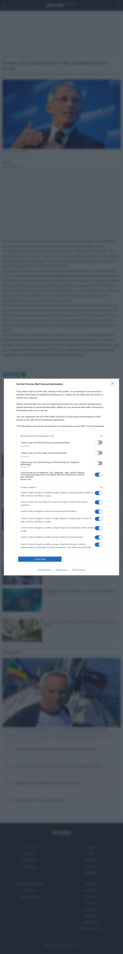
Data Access (61, 570)
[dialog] (61, 477)
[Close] (113, 384)
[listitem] (61, 435)
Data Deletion (44, 570)
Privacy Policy (78, 570)
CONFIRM (39, 559)
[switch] (99, 442)
